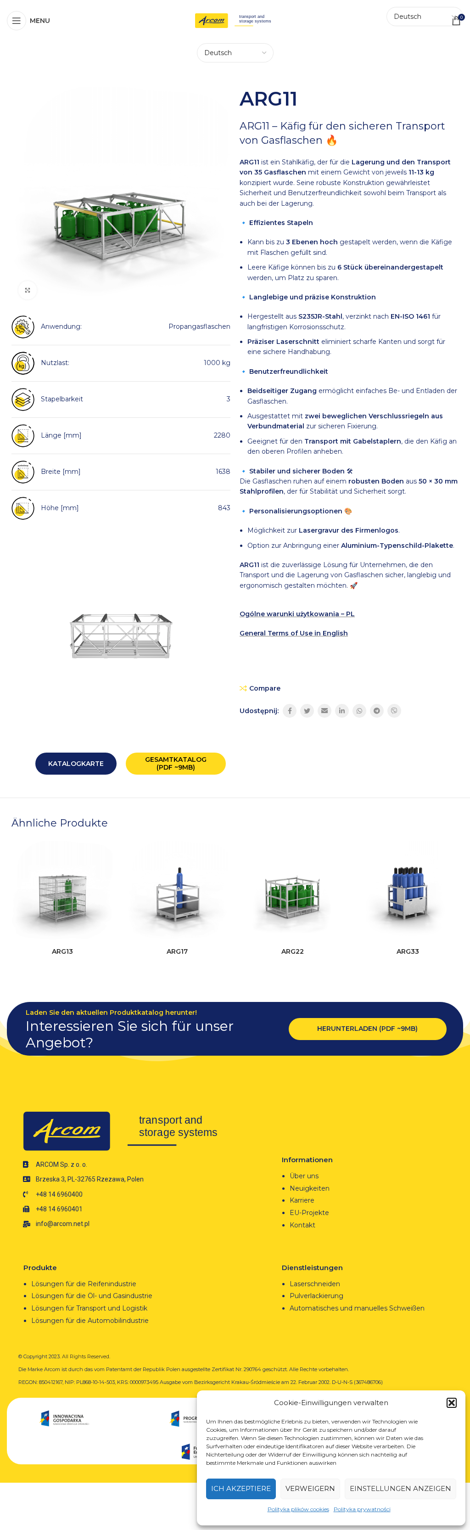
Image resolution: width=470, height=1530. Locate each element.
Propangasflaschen (199, 326)
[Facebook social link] (290, 711)
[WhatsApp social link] (359, 711)
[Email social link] (324, 711)
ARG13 (62, 951)
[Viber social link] (394, 711)
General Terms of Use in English (294, 633)
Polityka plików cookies (298, 1509)
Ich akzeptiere (241, 1488)
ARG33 (408, 951)
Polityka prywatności (362, 1509)
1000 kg (217, 363)
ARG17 (177, 951)
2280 (222, 435)
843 (224, 508)
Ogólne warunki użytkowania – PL (297, 614)
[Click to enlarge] (27, 290)
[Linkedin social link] (342, 711)
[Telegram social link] (377, 711)
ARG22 (292, 951)
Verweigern (310, 1488)
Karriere (302, 1200)
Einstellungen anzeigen (400, 1488)
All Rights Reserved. (86, 1356)
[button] (451, 1402)
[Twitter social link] (307, 711)
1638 (223, 471)
